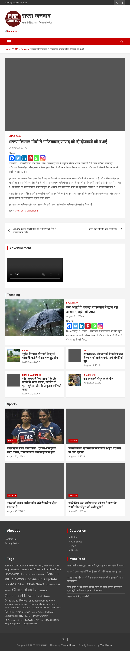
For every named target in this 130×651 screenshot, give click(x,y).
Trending (13, 295)
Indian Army (53, 604)
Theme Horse (68, 645)
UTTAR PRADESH (52, 620)
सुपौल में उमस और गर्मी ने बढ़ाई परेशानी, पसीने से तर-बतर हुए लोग (40, 356)
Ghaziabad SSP (11, 604)
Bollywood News (46, 565)
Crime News (35, 584)
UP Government (40, 616)
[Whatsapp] (36, 158)
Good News (23, 604)
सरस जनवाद (36, 16)
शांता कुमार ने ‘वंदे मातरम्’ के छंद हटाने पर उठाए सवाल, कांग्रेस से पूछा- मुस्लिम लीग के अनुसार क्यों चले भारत (41, 384)
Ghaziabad (15, 136)
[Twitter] (18, 158)
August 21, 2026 (15, 511)
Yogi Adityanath (13, 623)
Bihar (25, 350)
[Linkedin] (24, 158)
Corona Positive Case (47, 569)
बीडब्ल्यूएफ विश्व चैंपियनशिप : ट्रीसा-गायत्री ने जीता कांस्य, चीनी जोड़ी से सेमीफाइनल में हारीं (31, 450)
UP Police (38, 620)
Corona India (26, 569)
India (73, 546)
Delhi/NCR (50, 585)
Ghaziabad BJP (41, 591)
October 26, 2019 (17, 147)
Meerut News (56, 608)
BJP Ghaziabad (18, 565)
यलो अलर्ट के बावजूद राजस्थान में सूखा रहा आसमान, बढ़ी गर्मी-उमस (95, 565)
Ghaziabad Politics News (42, 600)
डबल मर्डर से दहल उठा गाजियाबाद (103, 229)
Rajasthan (72, 303)
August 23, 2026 (74, 316)
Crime (21, 584)
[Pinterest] (30, 158)
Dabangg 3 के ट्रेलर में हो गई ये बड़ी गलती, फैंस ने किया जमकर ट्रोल (34, 231)
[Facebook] (12, 158)
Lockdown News (40, 607)
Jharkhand (90, 375)
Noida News (23, 612)
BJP (7, 565)
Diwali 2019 (20, 210)
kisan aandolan (12, 607)
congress (15, 570)
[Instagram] (43, 158)
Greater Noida (36, 604)
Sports (12, 404)
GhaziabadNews (42, 596)
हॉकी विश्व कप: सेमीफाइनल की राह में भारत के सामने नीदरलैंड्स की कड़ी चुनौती (92, 505)
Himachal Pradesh (32, 375)
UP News (26, 620)
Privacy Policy (12, 543)
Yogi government (30, 623)
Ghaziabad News (19, 595)
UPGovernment (12, 620)
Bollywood (32, 565)
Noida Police (38, 612)
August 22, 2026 (15, 456)
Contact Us (10, 539)
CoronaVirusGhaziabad (34, 574)
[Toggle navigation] (9, 41)
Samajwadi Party (14, 615)
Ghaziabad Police (16, 600)
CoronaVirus (13, 574)
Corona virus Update (41, 579)
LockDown (26, 608)
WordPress (106, 645)
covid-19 (10, 584)
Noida (74, 537)
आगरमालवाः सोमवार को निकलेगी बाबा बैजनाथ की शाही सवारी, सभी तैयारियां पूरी (103, 357)
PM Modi (50, 612)
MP (85, 350)
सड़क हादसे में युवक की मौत (98, 378)
